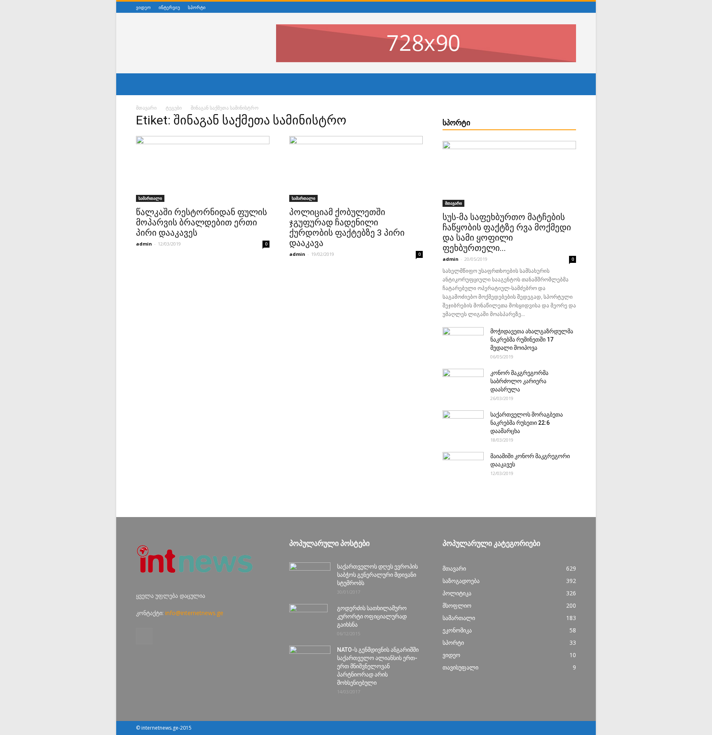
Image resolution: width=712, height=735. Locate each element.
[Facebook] (571, 7)
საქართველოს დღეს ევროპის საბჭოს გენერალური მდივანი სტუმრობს (377, 574)
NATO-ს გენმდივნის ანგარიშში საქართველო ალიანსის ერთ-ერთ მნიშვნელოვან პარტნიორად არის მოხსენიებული (378, 666)
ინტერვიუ (169, 7)
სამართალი (150, 198)
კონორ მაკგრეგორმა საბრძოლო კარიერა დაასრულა (519, 381)
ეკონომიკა (457, 630)
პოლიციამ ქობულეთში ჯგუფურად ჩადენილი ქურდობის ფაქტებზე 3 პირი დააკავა (347, 227)
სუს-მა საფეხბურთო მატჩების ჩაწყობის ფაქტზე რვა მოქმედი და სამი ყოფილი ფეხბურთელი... (507, 232)
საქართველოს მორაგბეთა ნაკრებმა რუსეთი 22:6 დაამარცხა (526, 422)
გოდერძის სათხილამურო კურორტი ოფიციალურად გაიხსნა (372, 616)
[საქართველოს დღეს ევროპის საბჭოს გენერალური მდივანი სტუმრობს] (309, 576)
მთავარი (146, 107)
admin (144, 244)
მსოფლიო (457, 605)
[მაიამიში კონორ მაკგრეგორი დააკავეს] (463, 466)
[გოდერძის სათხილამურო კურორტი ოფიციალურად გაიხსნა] (308, 618)
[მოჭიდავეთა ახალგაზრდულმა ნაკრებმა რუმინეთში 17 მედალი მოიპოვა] (463, 341)
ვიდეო (143, 7)
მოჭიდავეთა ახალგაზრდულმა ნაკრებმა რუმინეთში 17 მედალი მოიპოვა (531, 339)
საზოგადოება (461, 581)
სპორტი (197, 7)
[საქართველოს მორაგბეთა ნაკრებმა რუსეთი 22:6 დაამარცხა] (463, 424)
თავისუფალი (460, 667)
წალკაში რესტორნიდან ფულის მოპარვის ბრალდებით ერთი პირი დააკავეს (201, 222)
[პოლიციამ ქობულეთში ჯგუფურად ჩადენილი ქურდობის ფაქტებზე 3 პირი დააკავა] (356, 169)
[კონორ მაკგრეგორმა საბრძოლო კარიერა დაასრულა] (463, 383)
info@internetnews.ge (194, 613)
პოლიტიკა (457, 593)
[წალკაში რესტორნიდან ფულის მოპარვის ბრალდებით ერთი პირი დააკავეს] (202, 169)
